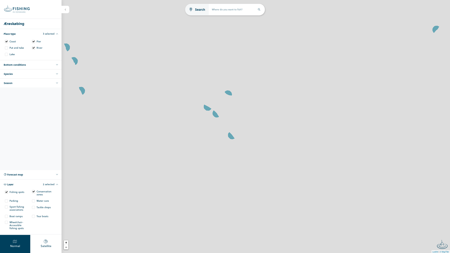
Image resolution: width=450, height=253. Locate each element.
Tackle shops (44, 207)
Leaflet (435, 251)
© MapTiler (444, 251)
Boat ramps (16, 216)
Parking (13, 200)
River (39, 47)
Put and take (16, 47)
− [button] (66, 247)
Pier (39, 41)
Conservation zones (44, 193)
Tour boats (42, 216)
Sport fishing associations (16, 208)
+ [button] (66, 242)
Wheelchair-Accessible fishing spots (16, 225)
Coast (12, 41)
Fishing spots (16, 192)
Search (200, 10)
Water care (43, 200)
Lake (12, 54)
